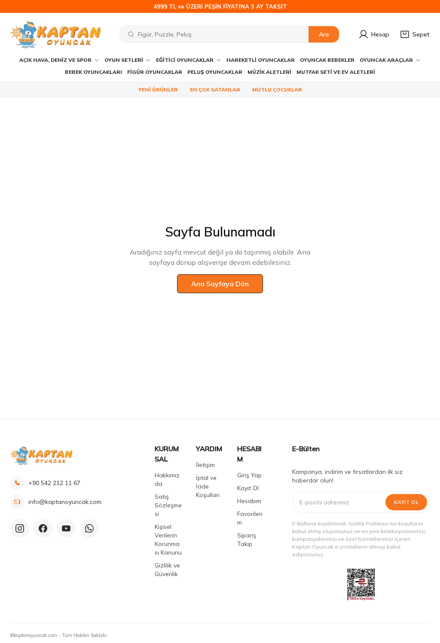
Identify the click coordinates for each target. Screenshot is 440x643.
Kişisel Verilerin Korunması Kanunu (168, 539)
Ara (324, 34)
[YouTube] (66, 528)
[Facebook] (43, 528)
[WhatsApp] (89, 528)
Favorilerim (250, 518)
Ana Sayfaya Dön (220, 283)
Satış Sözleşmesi (168, 505)
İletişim (205, 465)
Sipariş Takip (246, 539)
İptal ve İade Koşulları (208, 486)
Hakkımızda (167, 479)
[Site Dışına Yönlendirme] (361, 585)
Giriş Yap (249, 475)
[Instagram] (19, 528)
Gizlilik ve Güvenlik (167, 569)
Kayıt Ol (248, 488)
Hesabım (249, 501)
